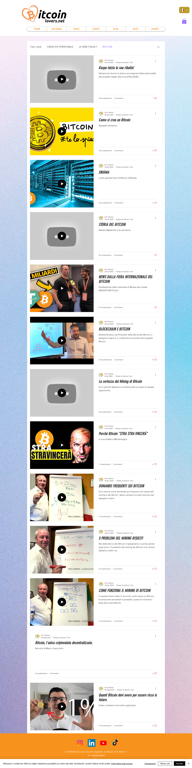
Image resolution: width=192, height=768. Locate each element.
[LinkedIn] (91, 743)
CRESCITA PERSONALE (60, 46)
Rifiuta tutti (165, 763)
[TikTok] (115, 743)
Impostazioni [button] (150, 763)
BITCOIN (107, 46)
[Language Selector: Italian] (184, 10)
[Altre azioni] (156, 61)
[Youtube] (103, 743)
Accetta (179, 763)
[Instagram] (80, 743)
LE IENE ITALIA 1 (88, 46)
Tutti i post (35, 46)
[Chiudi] (188, 763)
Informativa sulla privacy (122, 763)
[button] (184, 21)
